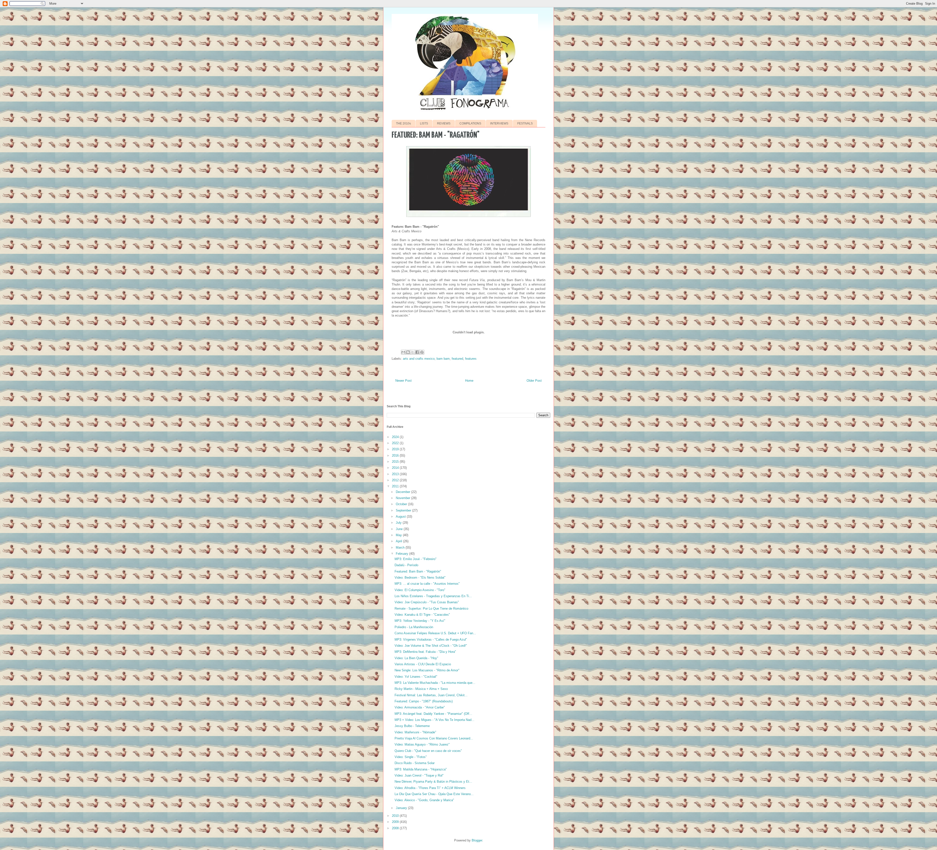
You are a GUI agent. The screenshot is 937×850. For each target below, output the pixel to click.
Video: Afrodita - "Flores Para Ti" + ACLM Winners (430, 788)
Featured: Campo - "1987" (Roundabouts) (424, 701)
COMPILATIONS (470, 123)
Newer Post (403, 380)
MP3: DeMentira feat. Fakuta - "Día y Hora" (425, 652)
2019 (396, 449)
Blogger (477, 840)
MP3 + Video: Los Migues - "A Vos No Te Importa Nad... (434, 720)
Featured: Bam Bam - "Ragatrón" (418, 571)
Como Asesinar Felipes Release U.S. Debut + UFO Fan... (435, 633)
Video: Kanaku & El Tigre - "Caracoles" (422, 614)
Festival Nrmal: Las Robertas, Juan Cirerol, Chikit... (431, 695)
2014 (396, 468)
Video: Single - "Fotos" (411, 757)
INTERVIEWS (499, 123)
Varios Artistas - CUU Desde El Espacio (423, 664)
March (401, 547)
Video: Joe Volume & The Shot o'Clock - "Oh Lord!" (431, 645)
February (402, 553)
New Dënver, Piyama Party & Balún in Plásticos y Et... (433, 781)
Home (469, 380)
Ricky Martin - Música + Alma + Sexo (421, 689)
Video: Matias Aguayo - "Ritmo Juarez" (422, 744)
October (402, 504)
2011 (396, 486)
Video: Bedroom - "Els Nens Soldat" (420, 577)
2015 (396, 461)
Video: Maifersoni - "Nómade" (415, 732)
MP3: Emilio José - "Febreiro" (416, 559)
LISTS (424, 123)
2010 (396, 816)
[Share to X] (412, 352)
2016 (396, 455)
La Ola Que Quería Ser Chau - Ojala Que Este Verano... (434, 794)
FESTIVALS (525, 123)
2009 (396, 822)
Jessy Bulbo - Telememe (412, 726)
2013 (396, 474)
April (399, 541)
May (399, 535)
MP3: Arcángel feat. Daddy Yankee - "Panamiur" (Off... (433, 714)
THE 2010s (403, 123)
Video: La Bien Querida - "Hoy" (416, 658)
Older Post (534, 380)
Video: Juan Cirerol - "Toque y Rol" (419, 775)
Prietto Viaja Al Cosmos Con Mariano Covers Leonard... (434, 738)
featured (457, 358)
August (401, 516)
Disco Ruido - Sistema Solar (415, 763)
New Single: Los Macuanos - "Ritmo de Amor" (427, 670)
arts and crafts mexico (419, 358)
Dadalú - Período (406, 565)
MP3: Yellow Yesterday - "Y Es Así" (420, 621)
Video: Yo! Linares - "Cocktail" (416, 676)
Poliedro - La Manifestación (414, 627)
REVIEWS (443, 123)
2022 (396, 443)
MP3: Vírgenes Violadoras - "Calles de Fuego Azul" (431, 639)
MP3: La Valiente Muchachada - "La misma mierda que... (435, 683)
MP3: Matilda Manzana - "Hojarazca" (421, 769)
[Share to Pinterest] (421, 352)
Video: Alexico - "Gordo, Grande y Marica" (424, 800)
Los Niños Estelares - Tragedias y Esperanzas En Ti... (433, 596)
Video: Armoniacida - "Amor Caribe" (420, 707)
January (402, 808)
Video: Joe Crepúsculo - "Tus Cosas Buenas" (427, 602)
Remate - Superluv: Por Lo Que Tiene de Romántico (431, 608)
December (403, 492)
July (399, 522)
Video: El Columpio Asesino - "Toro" (420, 590)
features (471, 358)
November (403, 498)
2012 (396, 480)
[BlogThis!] (408, 352)
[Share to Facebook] (417, 352)
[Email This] (403, 352)
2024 (396, 437)
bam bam (443, 358)
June (400, 529)
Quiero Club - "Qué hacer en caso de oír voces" (428, 751)
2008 (396, 828)
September (404, 510)
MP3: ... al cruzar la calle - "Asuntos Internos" (427, 583)
